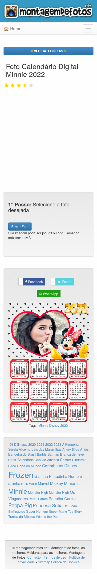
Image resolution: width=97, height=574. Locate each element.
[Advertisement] (48, 125)
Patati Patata (38, 498)
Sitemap (44, 562)
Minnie (43, 425)
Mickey (56, 483)
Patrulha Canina (63, 498)
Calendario (25, 459)
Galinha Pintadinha (50, 476)
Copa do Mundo (29, 465)
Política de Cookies (65, 562)
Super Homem (37, 511)
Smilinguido (16, 511)
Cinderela (79, 459)
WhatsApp (50, 293)
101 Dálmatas (17, 444)
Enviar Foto (19, 226)
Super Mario (58, 511)
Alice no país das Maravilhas (40, 449)
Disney (54, 425)
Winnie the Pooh (48, 516)
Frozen (20, 474)
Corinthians (52, 465)
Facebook (31, 281)
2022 (64, 425)
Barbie (42, 454)
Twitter (62, 281)
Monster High (38, 492)
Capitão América (47, 459)
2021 (40, 444)
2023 (57, 444)
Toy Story (75, 511)
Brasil (12, 459)
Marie (33, 483)
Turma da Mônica (21, 516)
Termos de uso (55, 557)
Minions (71, 483)
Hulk (24, 483)
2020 (32, 444)
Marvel (43, 483)
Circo (12, 465)
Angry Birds (70, 449)
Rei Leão (70, 505)
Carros (65, 459)
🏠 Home (12, 28)
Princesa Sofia (48, 505)
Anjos (84, 449)
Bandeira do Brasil (22, 454)
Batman (53, 454)
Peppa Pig (20, 505)
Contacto (34, 557)
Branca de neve (72, 454)
